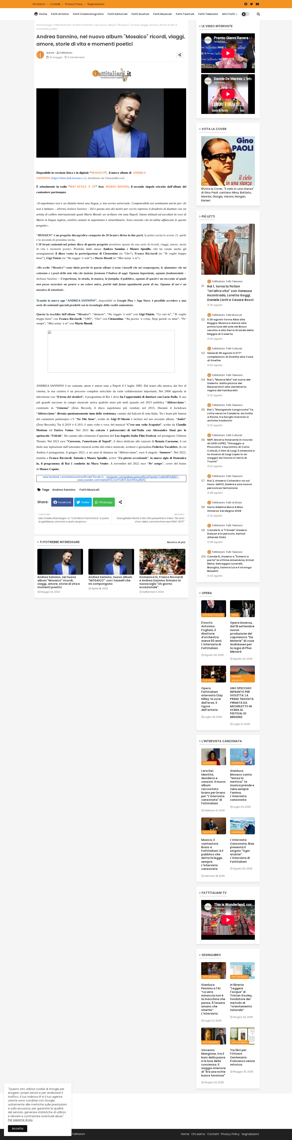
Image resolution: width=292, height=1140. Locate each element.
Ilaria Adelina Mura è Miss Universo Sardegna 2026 (225, 509)
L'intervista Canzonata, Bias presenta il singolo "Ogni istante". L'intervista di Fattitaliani (242, 850)
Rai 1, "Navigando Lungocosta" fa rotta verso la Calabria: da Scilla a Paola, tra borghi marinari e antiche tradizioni (230, 415)
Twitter (85, 502)
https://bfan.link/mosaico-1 (68, 178)
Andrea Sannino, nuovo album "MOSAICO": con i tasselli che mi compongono (110, 580)
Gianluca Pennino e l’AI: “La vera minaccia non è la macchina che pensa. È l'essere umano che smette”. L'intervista (213, 999)
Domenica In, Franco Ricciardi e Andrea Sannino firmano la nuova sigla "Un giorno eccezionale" (161, 582)
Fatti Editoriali (118, 14)
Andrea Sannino (63, 490)
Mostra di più (176, 542)
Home (42, 14)
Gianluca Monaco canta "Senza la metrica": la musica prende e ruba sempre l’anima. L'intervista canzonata (242, 785)
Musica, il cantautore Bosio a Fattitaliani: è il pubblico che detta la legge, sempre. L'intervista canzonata (212, 854)
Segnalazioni (95, 4)
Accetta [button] (17, 1128)
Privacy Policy (74, 4)
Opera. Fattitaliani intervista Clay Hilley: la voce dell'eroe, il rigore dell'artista (212, 699)
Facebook (64, 502)
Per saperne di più (20, 1120)
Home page (44, 25)
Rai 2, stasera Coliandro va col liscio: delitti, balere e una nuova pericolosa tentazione (229, 484)
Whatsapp (106, 502)
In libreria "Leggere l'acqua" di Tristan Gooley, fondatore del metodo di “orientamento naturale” (241, 997)
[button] (258, 14)
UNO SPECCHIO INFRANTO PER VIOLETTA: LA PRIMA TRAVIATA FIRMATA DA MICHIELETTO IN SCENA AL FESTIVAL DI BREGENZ (242, 702)
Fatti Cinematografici (88, 14)
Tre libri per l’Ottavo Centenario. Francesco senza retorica (242, 1057)
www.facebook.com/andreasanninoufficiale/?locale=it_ (74, 476)
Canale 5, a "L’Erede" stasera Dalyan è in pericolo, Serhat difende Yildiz (227, 533)
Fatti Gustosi (140, 14)
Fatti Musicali (162, 14)
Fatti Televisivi (208, 14)
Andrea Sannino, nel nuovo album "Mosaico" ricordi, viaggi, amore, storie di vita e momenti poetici (58, 582)
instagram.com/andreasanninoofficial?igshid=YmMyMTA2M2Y (142, 476)
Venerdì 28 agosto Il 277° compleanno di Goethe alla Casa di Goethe (230, 356)
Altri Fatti (228, 14)
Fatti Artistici (60, 14)
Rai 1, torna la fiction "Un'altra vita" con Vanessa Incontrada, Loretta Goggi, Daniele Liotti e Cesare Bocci (230, 293)
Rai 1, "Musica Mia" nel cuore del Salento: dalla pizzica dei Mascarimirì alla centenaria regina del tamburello (228, 385)
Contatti (55, 4)
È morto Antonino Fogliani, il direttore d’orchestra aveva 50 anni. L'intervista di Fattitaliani (211, 635)
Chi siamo (39, 4)
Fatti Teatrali (185, 14)
